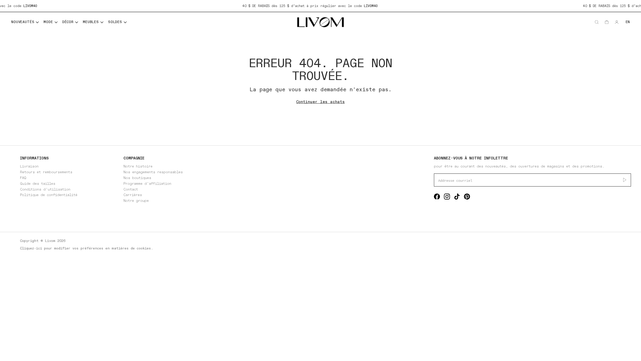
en (628, 22)
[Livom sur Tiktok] (457, 198)
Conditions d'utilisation (45, 189)
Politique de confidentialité (48, 195)
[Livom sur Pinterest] (467, 198)
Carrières (132, 195)
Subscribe (625, 180)
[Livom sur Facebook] (437, 198)
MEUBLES (91, 22)
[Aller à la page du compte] (617, 22)
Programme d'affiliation (147, 183)
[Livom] (320, 22)
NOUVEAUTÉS (22, 22)
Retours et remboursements (46, 172)
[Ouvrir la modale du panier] (607, 22)
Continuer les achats (320, 102)
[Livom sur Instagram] (447, 198)
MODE (48, 22)
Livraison (29, 166)
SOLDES (115, 22)
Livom (50, 240)
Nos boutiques (137, 177)
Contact (130, 189)
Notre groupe (136, 200)
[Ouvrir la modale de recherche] (597, 22)
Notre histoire (137, 166)
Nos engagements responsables (153, 172)
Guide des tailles (37, 183)
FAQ (23, 177)
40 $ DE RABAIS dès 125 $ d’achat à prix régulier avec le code (305, 6)
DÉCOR (68, 22)
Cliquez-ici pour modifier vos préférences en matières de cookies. (86, 248)
